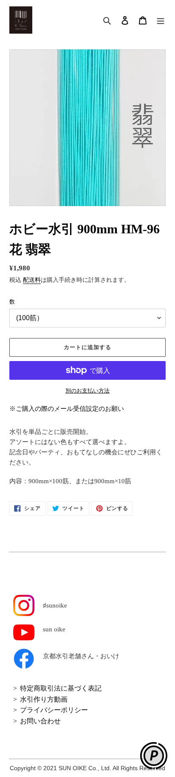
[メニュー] (160, 20)
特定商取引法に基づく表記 (61, 688)
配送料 (32, 280)
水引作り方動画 (44, 699)
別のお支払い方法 (87, 390)
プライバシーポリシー (54, 710)
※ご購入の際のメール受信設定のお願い (66, 408)
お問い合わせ (40, 721)
